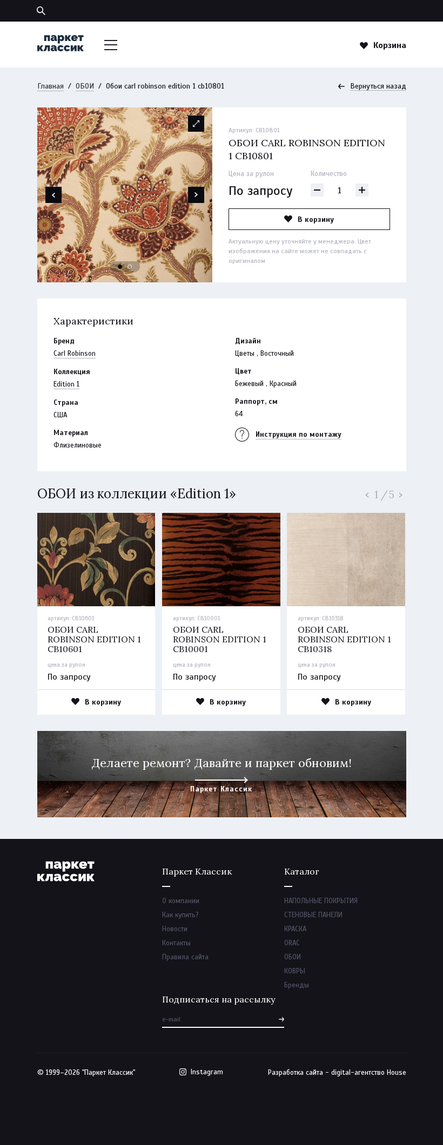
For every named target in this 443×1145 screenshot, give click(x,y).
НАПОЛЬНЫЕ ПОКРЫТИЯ (321, 901)
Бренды (296, 985)
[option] (124, 194)
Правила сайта (185, 957)
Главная (50, 86)
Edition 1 (66, 384)
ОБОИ (85, 86)
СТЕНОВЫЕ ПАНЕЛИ (313, 915)
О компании (180, 901)
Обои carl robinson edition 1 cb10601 (94, 639)
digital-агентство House (368, 1072)
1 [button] (120, 267)
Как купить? (180, 915)
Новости (174, 929)
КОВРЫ (294, 971)
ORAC (292, 943)
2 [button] (130, 267)
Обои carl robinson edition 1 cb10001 (219, 639)
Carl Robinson (74, 353)
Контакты (176, 943)
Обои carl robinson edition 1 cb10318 (344, 639)
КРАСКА (295, 929)
